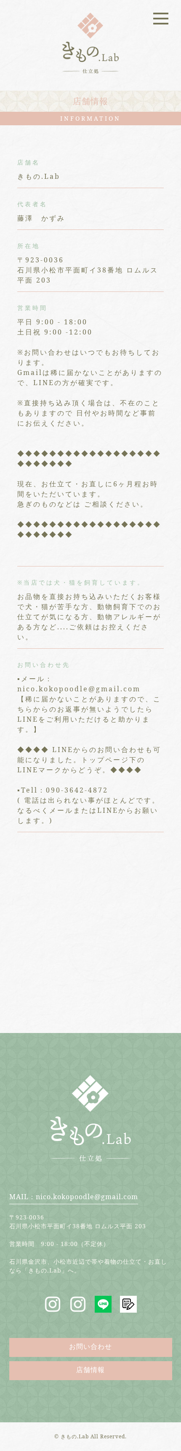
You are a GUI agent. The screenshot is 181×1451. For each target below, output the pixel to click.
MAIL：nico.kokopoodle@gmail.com (73, 1196)
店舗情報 (90, 1369)
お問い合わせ (90, 1346)
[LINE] (103, 1307)
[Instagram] (52, 1307)
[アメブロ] (128, 1307)
